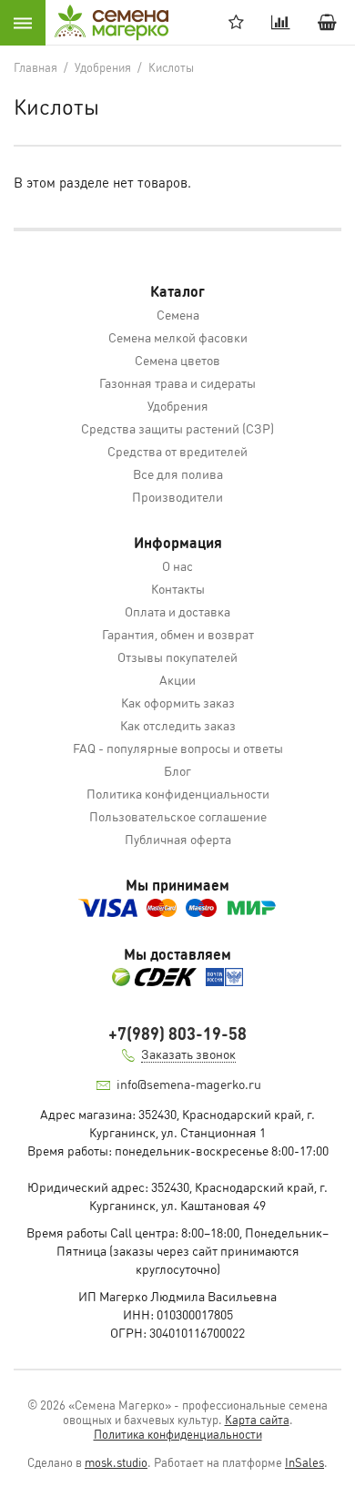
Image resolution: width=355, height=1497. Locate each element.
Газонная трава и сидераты (177, 382)
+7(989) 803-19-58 (177, 1033)
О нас (177, 565)
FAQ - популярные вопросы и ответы (178, 747)
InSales (304, 1462)
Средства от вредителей (177, 451)
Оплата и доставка (177, 611)
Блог (177, 770)
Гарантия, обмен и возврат (178, 634)
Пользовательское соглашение (178, 816)
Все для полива (178, 473)
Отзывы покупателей (177, 656)
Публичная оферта (178, 838)
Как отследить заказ (178, 725)
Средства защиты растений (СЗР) (177, 428)
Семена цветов (177, 359)
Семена (178, 314)
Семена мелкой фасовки (178, 337)
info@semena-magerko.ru (189, 1083)
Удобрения (177, 405)
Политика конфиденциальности (177, 793)
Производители (177, 496)
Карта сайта (257, 1419)
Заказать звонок (188, 1053)
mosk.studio (116, 1462)
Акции (177, 679)
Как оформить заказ (178, 702)
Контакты (178, 588)
